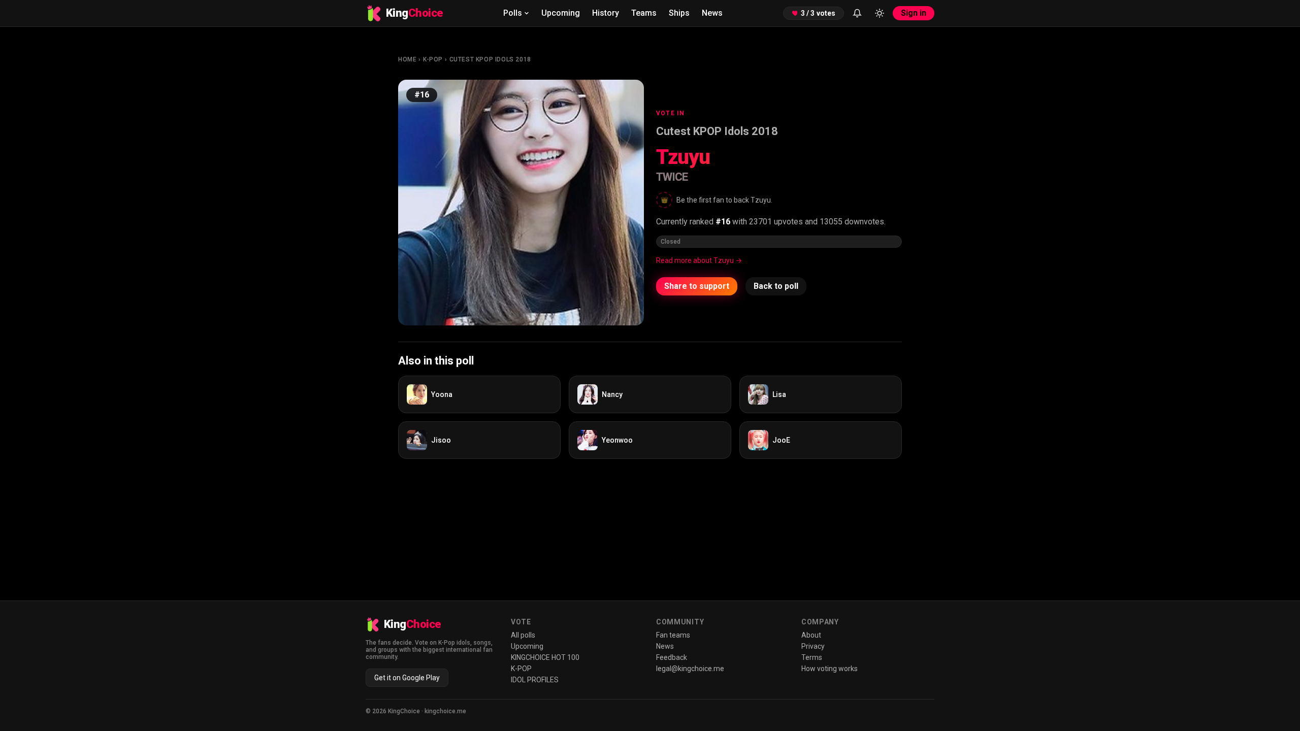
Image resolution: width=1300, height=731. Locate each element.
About (811, 635)
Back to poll (776, 286)
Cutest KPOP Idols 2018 (490, 59)
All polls (523, 635)
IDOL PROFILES (535, 680)
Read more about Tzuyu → (699, 260)
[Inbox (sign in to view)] (857, 13)
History (605, 13)
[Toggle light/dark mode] (879, 13)
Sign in (913, 13)
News (712, 13)
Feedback (671, 657)
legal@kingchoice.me (690, 668)
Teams (644, 13)
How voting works (829, 668)
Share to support (696, 286)
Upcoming (560, 13)
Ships (679, 13)
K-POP (433, 59)
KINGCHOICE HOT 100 (545, 657)
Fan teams (673, 635)
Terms (811, 657)
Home (407, 59)
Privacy (813, 646)
